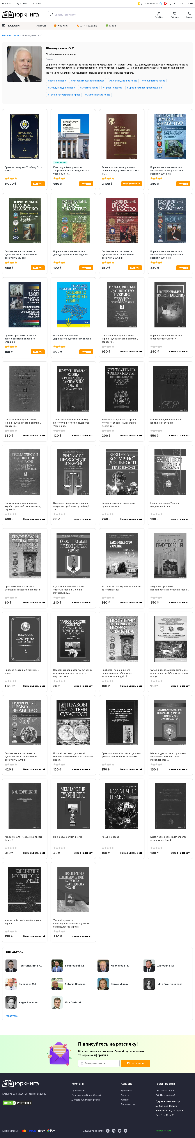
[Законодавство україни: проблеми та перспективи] (122, 555)
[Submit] (51, 14)
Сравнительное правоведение (145, 87)
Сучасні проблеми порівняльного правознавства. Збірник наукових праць (169, 673)
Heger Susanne (28, 1002)
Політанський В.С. (30, 965)
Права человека (113, 87)
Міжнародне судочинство (67, 837)
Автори (41, 25)
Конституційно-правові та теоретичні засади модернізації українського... (71, 170)
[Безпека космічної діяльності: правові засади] (122, 472)
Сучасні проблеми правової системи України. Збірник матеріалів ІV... (68, 589)
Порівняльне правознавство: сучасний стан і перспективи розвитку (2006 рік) (118, 254)
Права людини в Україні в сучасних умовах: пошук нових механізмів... (121, 755)
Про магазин (78, 1090)
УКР (190, 3)
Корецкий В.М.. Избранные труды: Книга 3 (24, 838)
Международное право (62, 87)
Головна (6, 35)
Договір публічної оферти (85, 1099)
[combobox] (98, 14)
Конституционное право (124, 80)
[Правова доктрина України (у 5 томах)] (25, 639)
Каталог (14, 25)
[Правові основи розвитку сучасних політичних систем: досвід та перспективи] (73, 639)
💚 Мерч (110, 25)
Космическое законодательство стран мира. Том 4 (168, 838)
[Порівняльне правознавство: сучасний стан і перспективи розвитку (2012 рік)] (170, 136)
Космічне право (110, 837)
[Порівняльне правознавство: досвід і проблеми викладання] (73, 220)
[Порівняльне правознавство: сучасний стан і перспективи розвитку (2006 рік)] (122, 220)
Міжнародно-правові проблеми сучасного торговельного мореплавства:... (168, 756)
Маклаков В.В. (120, 965)
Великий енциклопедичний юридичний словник (165, 421)
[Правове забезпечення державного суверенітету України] (73, 304)
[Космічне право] (122, 806)
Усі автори (12, 1015)
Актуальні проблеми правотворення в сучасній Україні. (169, 588)
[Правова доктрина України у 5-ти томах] (25, 136)
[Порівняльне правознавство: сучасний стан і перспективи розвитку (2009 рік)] (25, 722)
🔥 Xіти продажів (87, 25)
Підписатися (135, 1063)
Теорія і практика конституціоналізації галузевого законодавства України (71, 923)
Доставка (22, 3)
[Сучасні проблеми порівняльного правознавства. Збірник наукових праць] (170, 639)
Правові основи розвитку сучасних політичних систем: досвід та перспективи (72, 673)
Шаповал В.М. (165, 965)
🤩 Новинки (61, 25)
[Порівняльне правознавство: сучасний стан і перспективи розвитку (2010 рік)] (170, 220)
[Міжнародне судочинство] (73, 806)
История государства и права (89, 80)
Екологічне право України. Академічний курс (164, 504)
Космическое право (154, 80)
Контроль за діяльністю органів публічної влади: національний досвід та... (119, 422)
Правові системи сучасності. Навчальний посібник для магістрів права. (73, 756)
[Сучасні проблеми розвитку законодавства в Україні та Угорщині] (25, 304)
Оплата (37, 3)
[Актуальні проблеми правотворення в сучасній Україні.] (170, 555)
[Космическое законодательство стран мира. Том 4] (170, 806)
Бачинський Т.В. (75, 965)
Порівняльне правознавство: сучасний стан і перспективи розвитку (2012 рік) (166, 170)
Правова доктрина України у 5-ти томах (23, 169)
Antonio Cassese (75, 984)
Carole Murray (119, 984)
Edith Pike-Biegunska (169, 984)
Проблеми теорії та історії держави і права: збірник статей (23, 588)
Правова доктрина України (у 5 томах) (22, 671)
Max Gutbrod (73, 1002)
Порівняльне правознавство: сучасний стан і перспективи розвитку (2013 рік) (21, 254)
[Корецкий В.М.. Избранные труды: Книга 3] (25, 806)
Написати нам (163, 1130)
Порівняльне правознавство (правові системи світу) (166, 337)
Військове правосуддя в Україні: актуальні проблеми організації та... (71, 506)
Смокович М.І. (27, 984)
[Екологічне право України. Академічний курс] (170, 472)
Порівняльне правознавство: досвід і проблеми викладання (70, 253)
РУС (182, 3)
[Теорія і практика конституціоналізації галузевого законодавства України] (73, 889)
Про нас (6, 3)
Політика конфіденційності (86, 1095)
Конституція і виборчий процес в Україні (23, 922)
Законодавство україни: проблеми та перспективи (121, 588)
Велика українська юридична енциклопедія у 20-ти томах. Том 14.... (120, 170)
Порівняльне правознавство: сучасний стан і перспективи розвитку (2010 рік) (166, 254)
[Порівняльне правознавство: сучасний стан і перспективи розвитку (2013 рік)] (25, 220)
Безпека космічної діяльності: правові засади (118, 504)
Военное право (58, 80)
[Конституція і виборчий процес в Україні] (25, 889)
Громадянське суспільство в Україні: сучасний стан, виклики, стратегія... (120, 338)
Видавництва (128, 1104)
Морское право (90, 87)
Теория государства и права (65, 94)
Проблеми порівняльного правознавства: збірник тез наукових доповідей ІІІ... (117, 673)
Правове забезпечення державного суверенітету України (72, 337)
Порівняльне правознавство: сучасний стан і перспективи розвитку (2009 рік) (21, 756)
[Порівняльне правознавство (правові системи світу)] (170, 304)
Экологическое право (98, 94)
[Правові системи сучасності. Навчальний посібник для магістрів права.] (73, 722)
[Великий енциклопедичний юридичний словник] (170, 389)
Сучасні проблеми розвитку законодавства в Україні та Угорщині (20, 338)
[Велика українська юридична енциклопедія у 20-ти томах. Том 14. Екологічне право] (122, 136)
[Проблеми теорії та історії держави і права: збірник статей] (25, 555)
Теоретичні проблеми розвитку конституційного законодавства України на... (71, 422)
